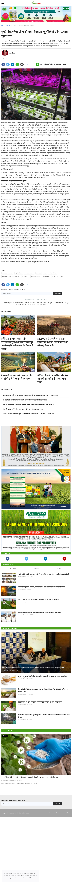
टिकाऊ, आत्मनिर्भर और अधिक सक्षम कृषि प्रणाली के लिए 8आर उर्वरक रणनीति (38, 598)
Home (2, 25)
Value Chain (25, 276)
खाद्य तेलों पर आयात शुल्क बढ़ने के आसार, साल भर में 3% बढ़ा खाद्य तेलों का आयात (24, 775)
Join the (53, 64)
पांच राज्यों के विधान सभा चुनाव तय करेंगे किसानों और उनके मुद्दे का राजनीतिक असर (53, 304)
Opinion (8, 25)
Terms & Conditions (54, 811)
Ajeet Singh (21, 587)
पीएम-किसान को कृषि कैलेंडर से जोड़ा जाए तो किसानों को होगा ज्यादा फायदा (23, 409)
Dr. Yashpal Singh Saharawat (25, 600)
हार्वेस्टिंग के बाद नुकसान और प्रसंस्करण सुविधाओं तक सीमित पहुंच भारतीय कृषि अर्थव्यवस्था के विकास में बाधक (17, 344)
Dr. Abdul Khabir (22, 702)
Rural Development (7, 273)
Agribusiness (18, 273)
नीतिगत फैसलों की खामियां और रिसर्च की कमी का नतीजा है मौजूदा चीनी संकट (53, 379)
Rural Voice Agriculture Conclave (10, 276)
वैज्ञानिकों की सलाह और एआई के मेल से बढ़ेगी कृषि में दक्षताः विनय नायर (16, 377)
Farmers (38, 273)
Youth (62, 276)
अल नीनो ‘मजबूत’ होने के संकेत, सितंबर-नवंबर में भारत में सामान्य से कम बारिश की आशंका (41, 585)
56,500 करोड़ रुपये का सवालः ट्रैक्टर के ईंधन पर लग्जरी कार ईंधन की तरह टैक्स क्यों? (52, 342)
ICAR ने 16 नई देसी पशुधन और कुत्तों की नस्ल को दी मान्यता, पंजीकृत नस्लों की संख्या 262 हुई (43, 572)
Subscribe (58, 293)
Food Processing (35, 276)
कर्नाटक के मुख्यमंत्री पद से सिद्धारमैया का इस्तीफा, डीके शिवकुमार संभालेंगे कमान (39, 611)
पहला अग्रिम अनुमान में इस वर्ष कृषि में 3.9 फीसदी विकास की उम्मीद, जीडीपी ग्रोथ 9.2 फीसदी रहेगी (19, 304)
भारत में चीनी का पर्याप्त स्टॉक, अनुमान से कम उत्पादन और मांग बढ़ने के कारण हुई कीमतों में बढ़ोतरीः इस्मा (30, 395)
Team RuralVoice (22, 574)
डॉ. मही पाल (12, 53)
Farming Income (29, 273)
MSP (45, 273)
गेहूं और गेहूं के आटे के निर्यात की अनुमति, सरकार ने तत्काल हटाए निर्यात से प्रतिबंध (25, 400)
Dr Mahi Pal (55, 276)
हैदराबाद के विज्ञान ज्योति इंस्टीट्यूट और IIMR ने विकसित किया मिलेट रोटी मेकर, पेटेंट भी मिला (28, 414)
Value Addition (52, 273)
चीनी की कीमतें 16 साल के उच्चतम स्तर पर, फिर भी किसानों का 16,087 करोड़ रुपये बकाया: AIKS (29, 404)
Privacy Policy (65, 811)
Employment (46, 276)
